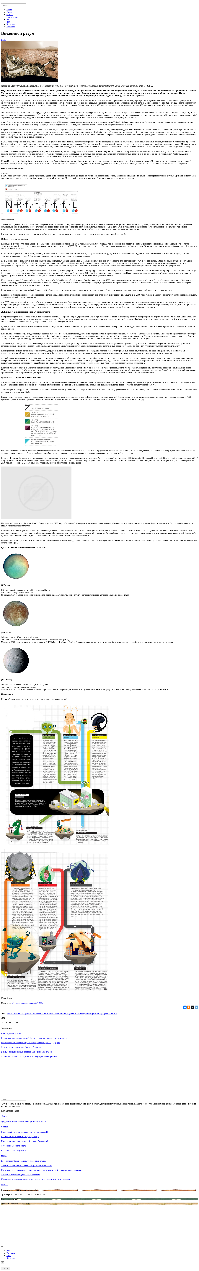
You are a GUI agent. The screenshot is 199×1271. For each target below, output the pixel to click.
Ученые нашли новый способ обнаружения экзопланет (26, 1165)
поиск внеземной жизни (38, 1013)
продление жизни (9, 1121)
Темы (4, 1116)
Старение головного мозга (13, 1146)
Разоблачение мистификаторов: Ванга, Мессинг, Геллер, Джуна (30, 1042)
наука (92, 1013)
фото (45, 1121)
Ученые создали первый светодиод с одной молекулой (26, 1052)
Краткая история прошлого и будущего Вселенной (24, 1141)
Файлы (9, 14)
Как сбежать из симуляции (13, 1150)
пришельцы (21, 1013)
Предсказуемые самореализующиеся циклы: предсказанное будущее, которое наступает (41, 1170)
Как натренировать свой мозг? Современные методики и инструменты (34, 1038)
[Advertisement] (82, 1079)
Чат (8, 22)
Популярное (12, 17)
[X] (192, 1007)
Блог (8, 19)
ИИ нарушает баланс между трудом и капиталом (23, 1161)
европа (53, 1013)
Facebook (10, 27)
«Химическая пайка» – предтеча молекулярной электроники (29, 1056)
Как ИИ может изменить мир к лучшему (20, 1136)
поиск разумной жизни (106, 1013)
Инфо (9, 10)
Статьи (9, 12)
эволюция (11, 1013)
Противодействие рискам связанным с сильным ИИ (25, 1132)
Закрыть (5, 1268)
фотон (33, 1121)
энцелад (81, 1013)
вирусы (39, 1121)
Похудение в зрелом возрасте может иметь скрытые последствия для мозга (35, 1179)
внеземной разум (64, 1013)
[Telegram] (196, 1007)
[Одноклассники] (188, 1007)
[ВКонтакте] (185, 1007)
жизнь (74, 1013)
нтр (28, 1121)
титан (87, 1013)
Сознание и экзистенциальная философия (20, 1175)
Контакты (11, 24)
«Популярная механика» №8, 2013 (27, 1003)
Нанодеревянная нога (11, 1033)
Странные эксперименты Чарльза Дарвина (21, 1047)
